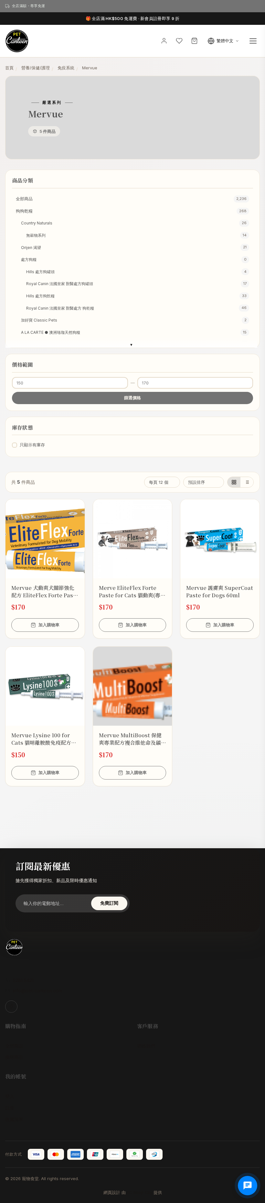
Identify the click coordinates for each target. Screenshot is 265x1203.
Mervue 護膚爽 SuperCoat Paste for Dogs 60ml (219, 591)
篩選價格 (132, 397)
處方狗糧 (134, 259)
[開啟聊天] (247, 1185)
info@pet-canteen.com (37, 990)
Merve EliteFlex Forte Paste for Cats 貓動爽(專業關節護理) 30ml (132, 591)
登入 (9, 1096)
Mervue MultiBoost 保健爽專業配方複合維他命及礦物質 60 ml (132, 738)
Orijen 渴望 (134, 247)
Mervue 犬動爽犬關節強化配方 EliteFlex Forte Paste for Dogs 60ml (45, 591)
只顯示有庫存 (32, 444)
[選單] (253, 41)
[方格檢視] (234, 482)
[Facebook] (11, 1006)
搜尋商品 (14, 1057)
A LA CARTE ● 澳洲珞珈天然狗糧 (134, 332)
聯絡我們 (146, 1046)
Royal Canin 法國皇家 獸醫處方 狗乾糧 (136, 307)
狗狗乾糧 (131, 211)
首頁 (9, 67)
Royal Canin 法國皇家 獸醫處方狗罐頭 (136, 283)
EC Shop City (139, 1192)
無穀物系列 (136, 235)
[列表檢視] (246, 482)
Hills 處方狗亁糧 (136, 295)
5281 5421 (23, 980)
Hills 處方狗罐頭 (136, 271)
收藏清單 (14, 1119)
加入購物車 (48, 624)
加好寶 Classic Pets (134, 320)
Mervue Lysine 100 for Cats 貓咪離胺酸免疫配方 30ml (41, 738)
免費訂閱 (109, 903)
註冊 (9, 1107)
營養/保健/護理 (35, 67)
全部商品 (131, 198)
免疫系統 (66, 67)
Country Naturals (134, 223)
